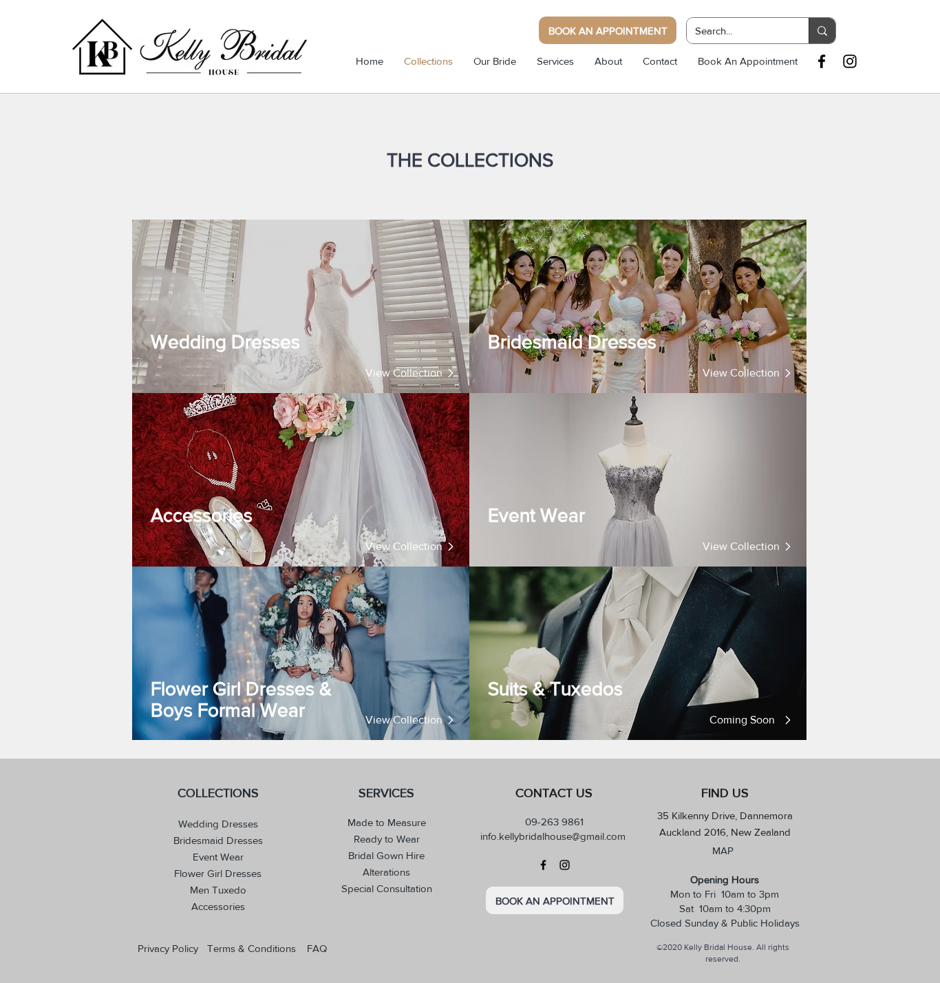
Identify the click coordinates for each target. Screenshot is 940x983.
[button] (740, 720)
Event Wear (218, 857)
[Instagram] (564, 864)
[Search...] (822, 30)
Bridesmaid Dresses (218, 840)
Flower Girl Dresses (217, 873)
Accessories (218, 906)
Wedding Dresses (218, 823)
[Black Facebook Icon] (822, 61)
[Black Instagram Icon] (850, 61)
